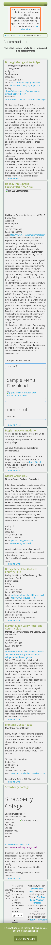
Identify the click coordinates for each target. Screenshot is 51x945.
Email (18, 178)
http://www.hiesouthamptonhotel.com (27, 234)
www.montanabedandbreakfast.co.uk (28, 773)
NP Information (29, 27)
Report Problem (38, 919)
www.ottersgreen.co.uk (20, 543)
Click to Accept (25, 938)
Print (10, 178)
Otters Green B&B (16, 475)
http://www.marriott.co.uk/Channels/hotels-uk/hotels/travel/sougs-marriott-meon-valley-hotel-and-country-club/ (25, 654)
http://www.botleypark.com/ (23, 597)
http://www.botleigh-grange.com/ (25, 85)
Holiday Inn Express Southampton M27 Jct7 (19, 185)
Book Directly (35, 462)
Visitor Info (18, 35)
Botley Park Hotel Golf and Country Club (21, 570)
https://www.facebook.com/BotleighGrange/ (25, 99)
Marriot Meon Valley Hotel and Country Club (23, 627)
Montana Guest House (18, 724)
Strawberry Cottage (17, 787)
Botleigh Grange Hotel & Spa (22, 62)
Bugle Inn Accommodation (21, 430)
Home (7, 35)
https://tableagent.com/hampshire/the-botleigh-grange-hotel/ (23, 92)
